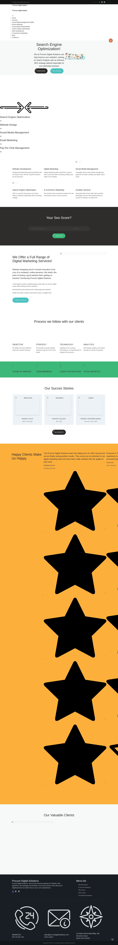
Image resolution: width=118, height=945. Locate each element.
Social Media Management (85, 895)
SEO (57, 421)
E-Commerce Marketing (19, 33)
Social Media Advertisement (21, 26)
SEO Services (81, 890)
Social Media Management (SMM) (23, 22)
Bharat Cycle (27, 419)
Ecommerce (87, 421)
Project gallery (59, 419)
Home (14, 18)
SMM (23, 421)
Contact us (15, 37)
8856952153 (16, 935)
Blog (13, 35)
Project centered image (91, 419)
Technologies (29, 421)
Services (15, 20)
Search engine (82, 892)
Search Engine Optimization (21, 29)
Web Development (18, 31)
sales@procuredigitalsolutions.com (21, 2)
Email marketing (17, 24)
